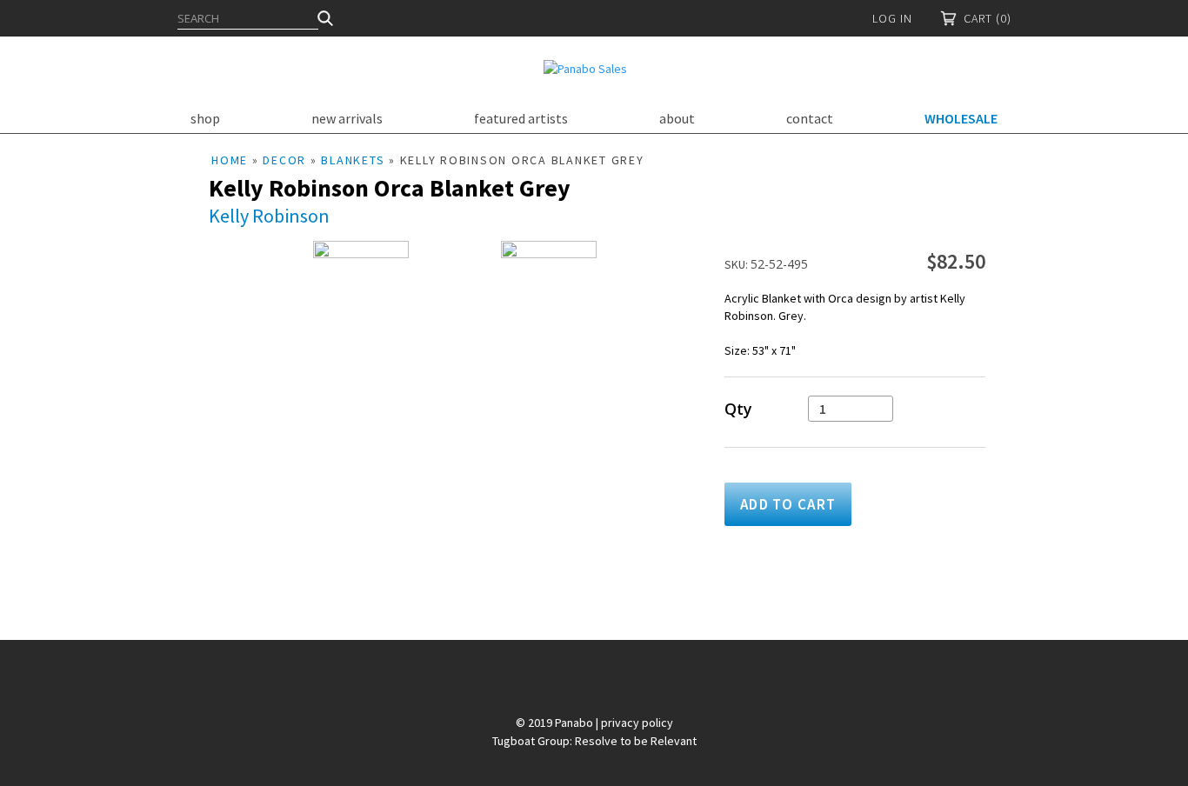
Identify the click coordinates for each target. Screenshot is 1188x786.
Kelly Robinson (269, 215)
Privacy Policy (637, 722)
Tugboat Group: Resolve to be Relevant (594, 741)
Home (229, 160)
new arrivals (347, 118)
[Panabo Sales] (585, 69)
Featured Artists (521, 118)
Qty (738, 409)
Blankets (352, 160)
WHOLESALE (961, 118)
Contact (809, 118)
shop (205, 118)
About (677, 118)
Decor (284, 160)
